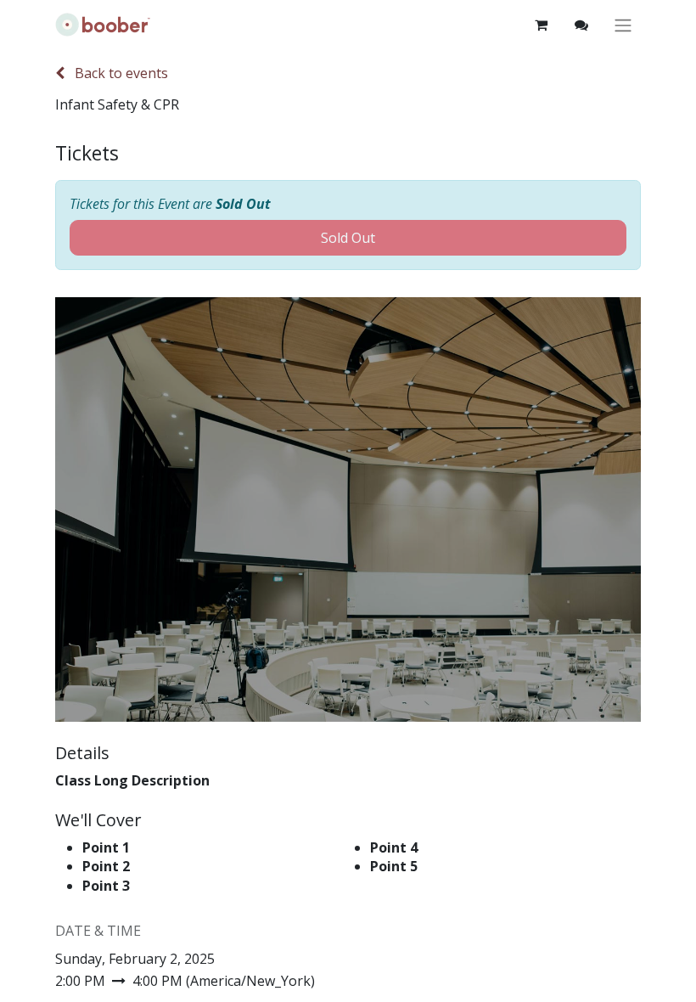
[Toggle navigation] (623, 25)
